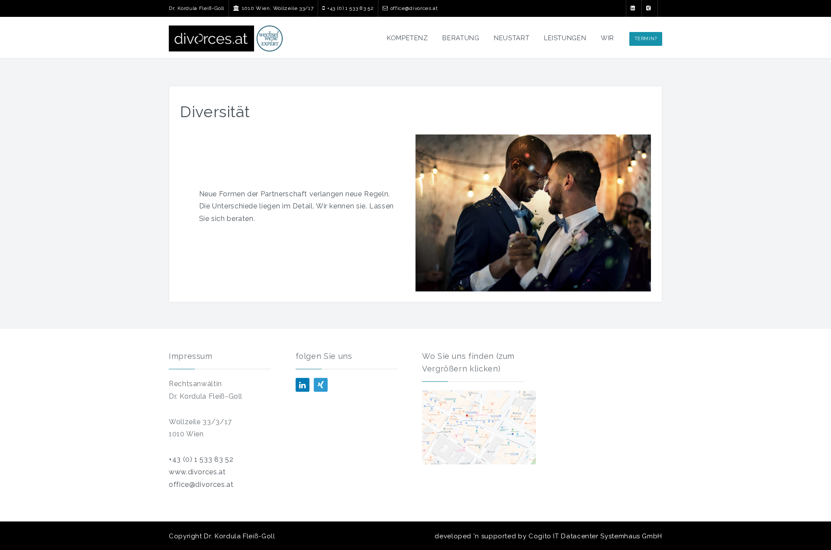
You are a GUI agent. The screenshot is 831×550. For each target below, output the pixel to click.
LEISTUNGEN (565, 38)
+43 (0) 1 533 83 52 (201, 459)
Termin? (646, 39)
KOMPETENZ (407, 38)
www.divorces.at (197, 472)
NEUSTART (511, 38)
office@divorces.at (201, 484)
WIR (607, 38)
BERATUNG (460, 38)
